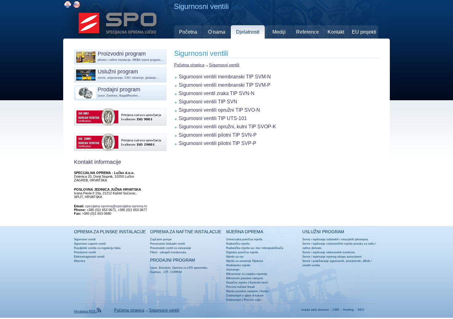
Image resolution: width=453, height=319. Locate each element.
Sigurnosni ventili (224, 65)
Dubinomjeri (233, 299)
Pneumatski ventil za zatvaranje (170, 248)
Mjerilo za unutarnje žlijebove (244, 261)
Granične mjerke (236, 282)
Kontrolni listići (259, 282)
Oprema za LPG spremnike (189, 267)
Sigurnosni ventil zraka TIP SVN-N (217, 93)
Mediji (279, 32)
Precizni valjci (252, 299)
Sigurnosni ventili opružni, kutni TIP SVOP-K (227, 126)
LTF (166, 272)
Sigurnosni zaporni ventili (90, 243)
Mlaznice (79, 261)
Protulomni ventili (85, 252)
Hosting (348, 309)
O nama (216, 32)
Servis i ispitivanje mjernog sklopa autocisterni (331, 256)
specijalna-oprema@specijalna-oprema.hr (116, 206)
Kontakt (336, 32)
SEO (360, 309)
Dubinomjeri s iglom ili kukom (245, 295)
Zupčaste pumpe (161, 239)
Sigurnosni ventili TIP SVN (208, 101)
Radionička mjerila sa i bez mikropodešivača (254, 248)
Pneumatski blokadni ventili (167, 243)
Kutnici (264, 291)
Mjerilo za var (234, 256)
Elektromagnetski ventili (89, 256)
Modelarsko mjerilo (238, 265)
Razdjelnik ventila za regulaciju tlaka (97, 248)
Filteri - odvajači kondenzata (168, 252)
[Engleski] (76, 4)
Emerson (164, 267)
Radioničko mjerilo (238, 243)
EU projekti (364, 32)
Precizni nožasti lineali (240, 286)
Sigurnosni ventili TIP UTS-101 (213, 118)
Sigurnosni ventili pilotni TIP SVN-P (218, 135)
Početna (188, 32)
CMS (336, 309)
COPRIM (176, 272)
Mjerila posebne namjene (242, 291)
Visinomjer (232, 269)
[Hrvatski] (67, 4)
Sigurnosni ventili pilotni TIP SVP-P (217, 143)
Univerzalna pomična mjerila (244, 239)
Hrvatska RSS (85, 311)
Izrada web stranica (315, 309)
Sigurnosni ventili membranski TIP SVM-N (225, 76)
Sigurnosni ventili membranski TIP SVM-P (225, 85)
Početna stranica (189, 65)
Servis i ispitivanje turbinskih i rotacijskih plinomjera (335, 239)
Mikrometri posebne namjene (244, 278)
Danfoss (155, 272)
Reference (307, 32)
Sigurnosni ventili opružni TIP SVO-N (219, 110)
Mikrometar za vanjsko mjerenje (246, 274)
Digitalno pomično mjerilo (242, 252)
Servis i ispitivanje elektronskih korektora (328, 252)
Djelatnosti (247, 32)
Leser (153, 267)
